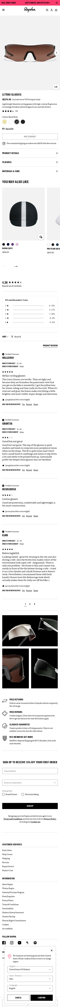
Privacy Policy (50, 819)
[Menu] (3, 10)
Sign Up (30, 806)
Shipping (6, 858)
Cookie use (35, 822)
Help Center (7, 854)
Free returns (16, 699)
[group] (30, 283)
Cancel (18, 997)
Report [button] (29, 404)
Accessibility (7, 928)
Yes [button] (23, 404)
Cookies (5, 924)
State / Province (15, 976)
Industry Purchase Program (13, 892)
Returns (5, 862)
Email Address (10, 771)
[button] (25, 604)
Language (13, 985)
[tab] (50, 346)
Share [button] (35, 404)
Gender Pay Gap (8, 916)
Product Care (7, 870)
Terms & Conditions (10, 904)
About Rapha (7, 884)
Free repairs (15, 712)
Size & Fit (9, 129)
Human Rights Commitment (14, 920)
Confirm (41, 997)
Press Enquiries (8, 896)
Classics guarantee (19, 724)
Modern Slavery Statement (13, 912)
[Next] (16, 266)
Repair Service (8, 866)
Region (12, 966)
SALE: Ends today (8, 3)
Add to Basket (30, 136)
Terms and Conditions (12, 819)
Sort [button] (4, 336)
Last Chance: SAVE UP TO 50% (37, 3)
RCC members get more (21, 737)
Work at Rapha (8, 888)
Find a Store (7, 850)
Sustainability (7, 908)
